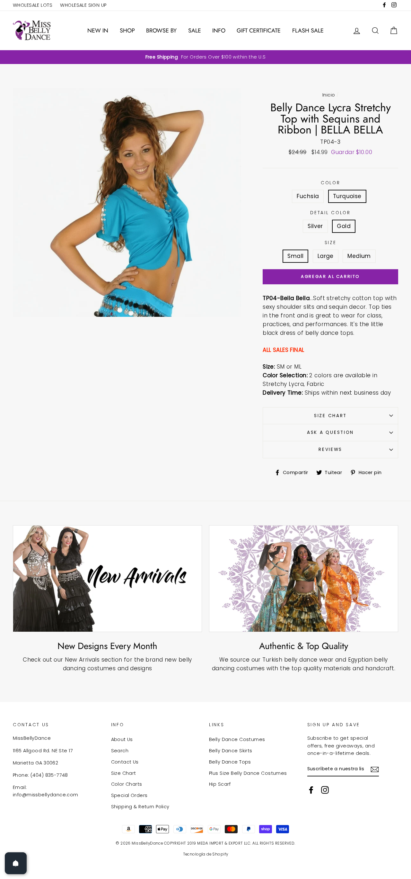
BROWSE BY (161, 30)
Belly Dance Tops (230, 762)
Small (295, 256)
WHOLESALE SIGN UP (83, 5)
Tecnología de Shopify (205, 854)
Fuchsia (308, 196)
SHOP (127, 30)
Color (330, 183)
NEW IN (97, 30)
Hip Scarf (220, 784)
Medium (359, 256)
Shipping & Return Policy (140, 806)
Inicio (328, 95)
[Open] (16, 863)
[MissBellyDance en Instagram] (325, 790)
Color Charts (126, 784)
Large (326, 256)
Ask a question (330, 432)
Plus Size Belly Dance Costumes (248, 773)
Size (331, 243)
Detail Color (330, 213)
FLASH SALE (308, 30)
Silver (315, 226)
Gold (344, 226)
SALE (194, 30)
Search (120, 750)
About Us (122, 739)
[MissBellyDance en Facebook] (311, 790)
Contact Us (125, 762)
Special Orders (129, 795)
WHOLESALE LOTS (32, 5)
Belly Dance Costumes (237, 739)
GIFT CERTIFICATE (259, 30)
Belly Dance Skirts (230, 750)
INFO (218, 30)
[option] (205, 57)
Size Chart (330, 416)
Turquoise (347, 196)
